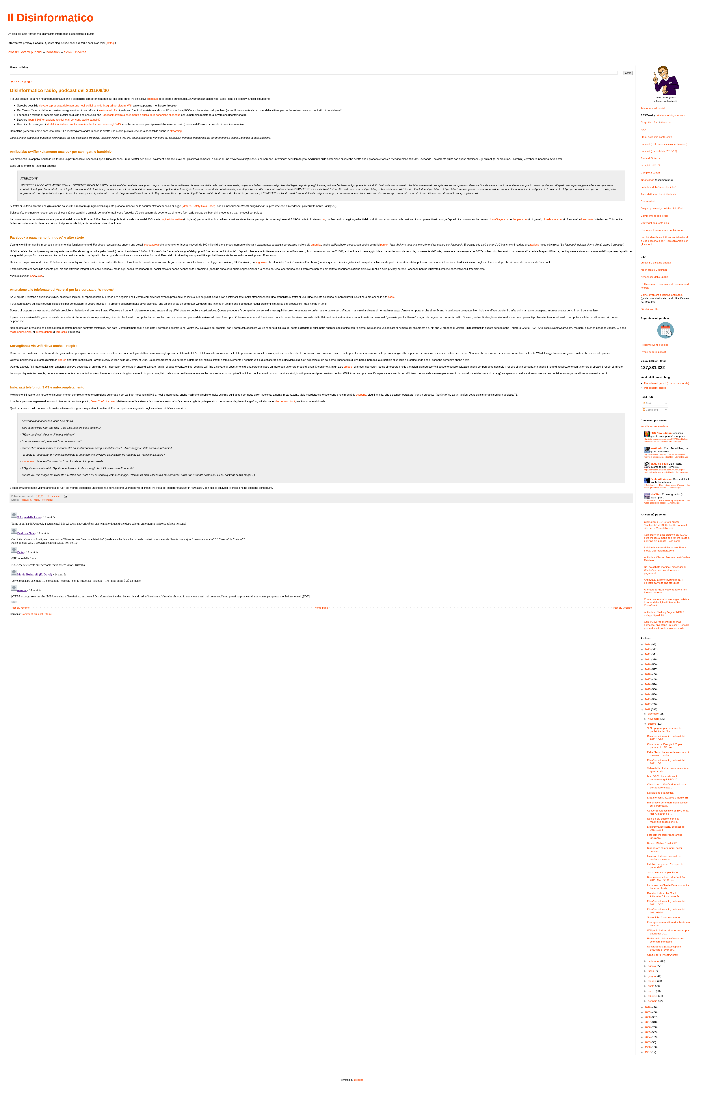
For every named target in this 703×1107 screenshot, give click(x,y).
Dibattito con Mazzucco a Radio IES (668, 797)
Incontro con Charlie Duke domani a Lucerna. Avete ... (668, 887)
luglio (651, 970)
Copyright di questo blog (655, 222)
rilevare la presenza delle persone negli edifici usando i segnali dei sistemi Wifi (85, 105)
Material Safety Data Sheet (199, 205)
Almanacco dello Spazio (654, 276)
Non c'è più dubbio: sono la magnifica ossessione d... (663, 820)
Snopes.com (520, 219)
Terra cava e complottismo (662, 872)
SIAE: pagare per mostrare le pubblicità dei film (664, 730)
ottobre (652, 723)
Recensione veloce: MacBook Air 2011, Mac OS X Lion (666, 879)
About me (666, 122)
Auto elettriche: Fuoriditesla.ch (658, 194)
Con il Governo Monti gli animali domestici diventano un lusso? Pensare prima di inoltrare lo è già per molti (666, 624)
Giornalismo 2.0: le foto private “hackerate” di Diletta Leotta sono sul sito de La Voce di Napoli (665, 525)
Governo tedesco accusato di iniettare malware (664, 857)
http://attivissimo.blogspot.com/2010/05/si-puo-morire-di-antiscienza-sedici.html (664, 455)
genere (48, 331)
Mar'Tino (655, 494)
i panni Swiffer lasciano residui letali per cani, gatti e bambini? (64, 119)
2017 (648, 679)
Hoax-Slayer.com (499, 219)
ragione (534, 244)
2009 (648, 1012)
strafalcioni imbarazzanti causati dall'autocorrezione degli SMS (84, 124)
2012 (648, 704)
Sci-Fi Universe (75, 52)
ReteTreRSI (47, 500)
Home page (321, 607)
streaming (176, 130)
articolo (348, 366)
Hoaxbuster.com (553, 219)
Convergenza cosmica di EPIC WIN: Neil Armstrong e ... (668, 812)
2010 (648, 1007)
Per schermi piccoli (655, 387)
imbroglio (61, 331)
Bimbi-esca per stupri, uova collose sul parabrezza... (667, 804)
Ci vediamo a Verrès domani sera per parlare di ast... (666, 786)
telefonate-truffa (107, 110)
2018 (648, 674)
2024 (648, 644)
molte (13, 331)
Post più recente (20, 607)
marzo (652, 991)
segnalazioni (24, 331)
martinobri (656, 448)
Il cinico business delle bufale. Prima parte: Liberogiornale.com (665, 549)
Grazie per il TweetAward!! (662, 954)
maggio (652, 980)
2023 (648, 649)
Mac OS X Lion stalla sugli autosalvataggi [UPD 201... (664, 778)
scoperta (361, 394)
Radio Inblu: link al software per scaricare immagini (665, 940)
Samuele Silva (659, 463)
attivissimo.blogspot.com (671, 115)
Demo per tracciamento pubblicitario (662, 230)
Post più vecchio (622, 607)
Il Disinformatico (50, 18)
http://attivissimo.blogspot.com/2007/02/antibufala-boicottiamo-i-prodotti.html (666, 440)
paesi (391, 296)
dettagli (111, 42)
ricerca (62, 359)
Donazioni (53, 52)
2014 (648, 694)
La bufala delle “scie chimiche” (658, 187)
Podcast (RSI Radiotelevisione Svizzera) (664, 144)
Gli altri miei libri (650, 309)
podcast (153, 98)
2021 (648, 659)
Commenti (651, 409)
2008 (648, 1017)
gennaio (653, 1000)
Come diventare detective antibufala (661, 294)
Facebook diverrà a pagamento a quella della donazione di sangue (141, 114)
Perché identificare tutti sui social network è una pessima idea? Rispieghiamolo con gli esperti (665, 241)
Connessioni (648, 201)
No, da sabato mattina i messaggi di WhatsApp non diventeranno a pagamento (665, 570)
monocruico (29, 461)
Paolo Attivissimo (661, 479)
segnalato (261, 262)
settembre (654, 961)
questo (40, 331)
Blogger (358, 1079)
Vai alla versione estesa (654, 426)
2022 (648, 654)
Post (648, 403)
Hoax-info (587, 219)
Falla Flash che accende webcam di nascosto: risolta (668, 754)
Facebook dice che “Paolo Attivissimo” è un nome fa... (664, 895)
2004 (648, 1037)
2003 (648, 1042)
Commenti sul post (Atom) (36, 613)
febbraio (653, 995)
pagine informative (172, 219)
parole (384, 244)
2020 (648, 664)
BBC (40, 275)
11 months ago (673, 488)
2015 (648, 689)
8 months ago (675, 441)
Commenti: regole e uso (655, 215)
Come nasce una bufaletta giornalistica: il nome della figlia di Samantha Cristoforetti (667, 602)
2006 (648, 1027)
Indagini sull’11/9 (650, 165)
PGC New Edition (661, 432)
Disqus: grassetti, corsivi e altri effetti (662, 208)
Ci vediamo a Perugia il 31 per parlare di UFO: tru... (664, 746)
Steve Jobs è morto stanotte (663, 917)
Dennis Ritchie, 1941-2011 (662, 843)
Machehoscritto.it (284, 401)
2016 (648, 684)
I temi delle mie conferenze (656, 136)
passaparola (151, 244)
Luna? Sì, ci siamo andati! (656, 262)
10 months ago (681, 457)
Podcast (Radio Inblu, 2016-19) (659, 151)
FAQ (643, 129)
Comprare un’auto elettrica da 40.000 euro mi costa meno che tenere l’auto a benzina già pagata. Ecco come (666, 537)
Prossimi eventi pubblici (25, 52)
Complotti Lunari (650, 172)
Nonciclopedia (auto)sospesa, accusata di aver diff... (664, 948)
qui (323, 219)
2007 (648, 1022)
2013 (648, 699)
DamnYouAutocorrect (104, 401)
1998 (648, 1047)
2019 (648, 669)
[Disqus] (321, 557)
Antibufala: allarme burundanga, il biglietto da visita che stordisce (663, 581)
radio (36, 500)
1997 (648, 1052)
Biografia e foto (649, 122)
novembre (654, 718)
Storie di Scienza (650, 158)
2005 (648, 1032)
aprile (651, 985)
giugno (652, 976)
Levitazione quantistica (660, 792)
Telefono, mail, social (653, 108)
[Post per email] (65, 496)
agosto (652, 965)
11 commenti (53, 496)
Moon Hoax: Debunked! (654, 269)
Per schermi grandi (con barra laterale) (666, 383)
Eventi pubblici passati (653, 351)
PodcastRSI (26, 500)
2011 (648, 709)
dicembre (653, 713)
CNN (33, 275)
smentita (316, 244)
